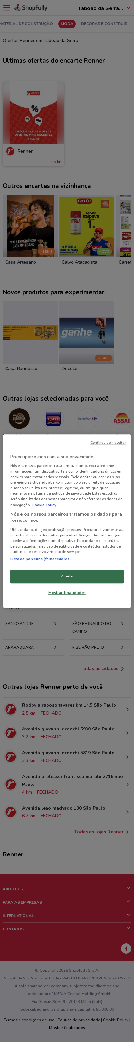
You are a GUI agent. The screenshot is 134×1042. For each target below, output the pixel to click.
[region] (66, 521)
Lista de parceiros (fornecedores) (40, 559)
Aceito (67, 576)
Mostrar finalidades (67, 592)
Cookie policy (44, 504)
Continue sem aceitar (108, 442)
